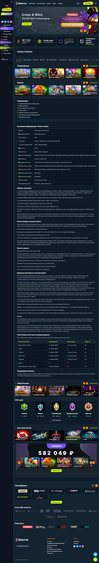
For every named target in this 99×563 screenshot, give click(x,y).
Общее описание (23, 106)
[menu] (11, 2)
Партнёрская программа (22, 546)
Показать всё (56, 470)
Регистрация (6, 9)
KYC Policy (49, 541)
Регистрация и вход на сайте (27, 108)
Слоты (43, 59)
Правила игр (50, 553)
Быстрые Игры (41, 3)
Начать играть (23, 110)
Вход (6, 5)
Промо (54, 3)
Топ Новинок (86, 59)
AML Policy (49, 547)
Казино (49, 3)
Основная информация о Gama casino (29, 103)
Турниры (60, 3)
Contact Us (76, 541)
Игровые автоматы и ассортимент (28, 112)
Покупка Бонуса (52, 59)
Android (2, 17)
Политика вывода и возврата (54, 549)
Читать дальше (56, 420)
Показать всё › (94, 66)
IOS (8, 17)
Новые (36, 59)
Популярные (28, 59)
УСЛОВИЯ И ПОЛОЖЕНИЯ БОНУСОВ (55, 543)
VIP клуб (76, 543)
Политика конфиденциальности (55, 551)
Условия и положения (52, 545)
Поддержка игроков (24, 117)
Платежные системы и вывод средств (29, 115)
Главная (20, 59)
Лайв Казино (32, 3)
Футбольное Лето (75, 59)
